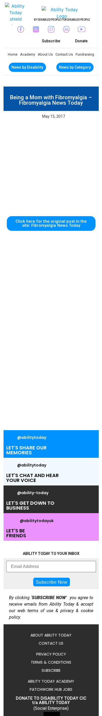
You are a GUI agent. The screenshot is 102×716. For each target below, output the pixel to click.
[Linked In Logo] (66, 29)
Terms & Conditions (51, 662)
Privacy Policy (51, 654)
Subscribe (51, 670)
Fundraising (85, 54)
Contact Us (64, 54)
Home (12, 54)
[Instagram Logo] (51, 29)
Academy (27, 54)
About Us (45, 54)
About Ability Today (51, 635)
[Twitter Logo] (36, 29)
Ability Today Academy (51, 681)
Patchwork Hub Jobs (51, 689)
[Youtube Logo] (81, 29)
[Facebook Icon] (21, 29)
